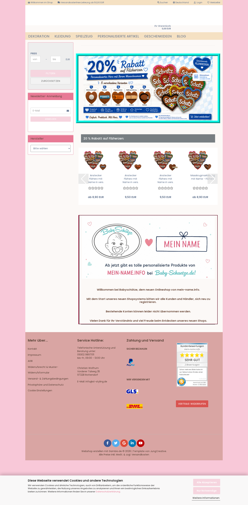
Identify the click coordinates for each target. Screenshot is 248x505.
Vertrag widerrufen (192, 403)
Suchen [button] (163, 2)
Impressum (34, 355)
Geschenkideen (158, 36)
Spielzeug (84, 36)
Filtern (50, 73)
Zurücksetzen (50, 81)
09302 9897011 (85, 354)
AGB (30, 361)
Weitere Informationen (205, 498)
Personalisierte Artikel (118, 36)
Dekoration (38, 36)
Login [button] (199, 2)
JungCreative (158, 451)
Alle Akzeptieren (207, 482)
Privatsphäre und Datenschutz (46, 384)
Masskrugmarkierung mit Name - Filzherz (202, 177)
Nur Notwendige (207, 490)
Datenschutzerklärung (108, 491)
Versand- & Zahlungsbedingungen (48, 378)
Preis (34, 53)
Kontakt (32, 348)
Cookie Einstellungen (40, 390)
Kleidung (62, 36)
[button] (180, 2)
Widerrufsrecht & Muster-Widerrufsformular (43, 369)
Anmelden (50, 119)
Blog (181, 36)
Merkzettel (214, 2)
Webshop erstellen (92, 451)
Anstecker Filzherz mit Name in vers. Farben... (96, 179)
